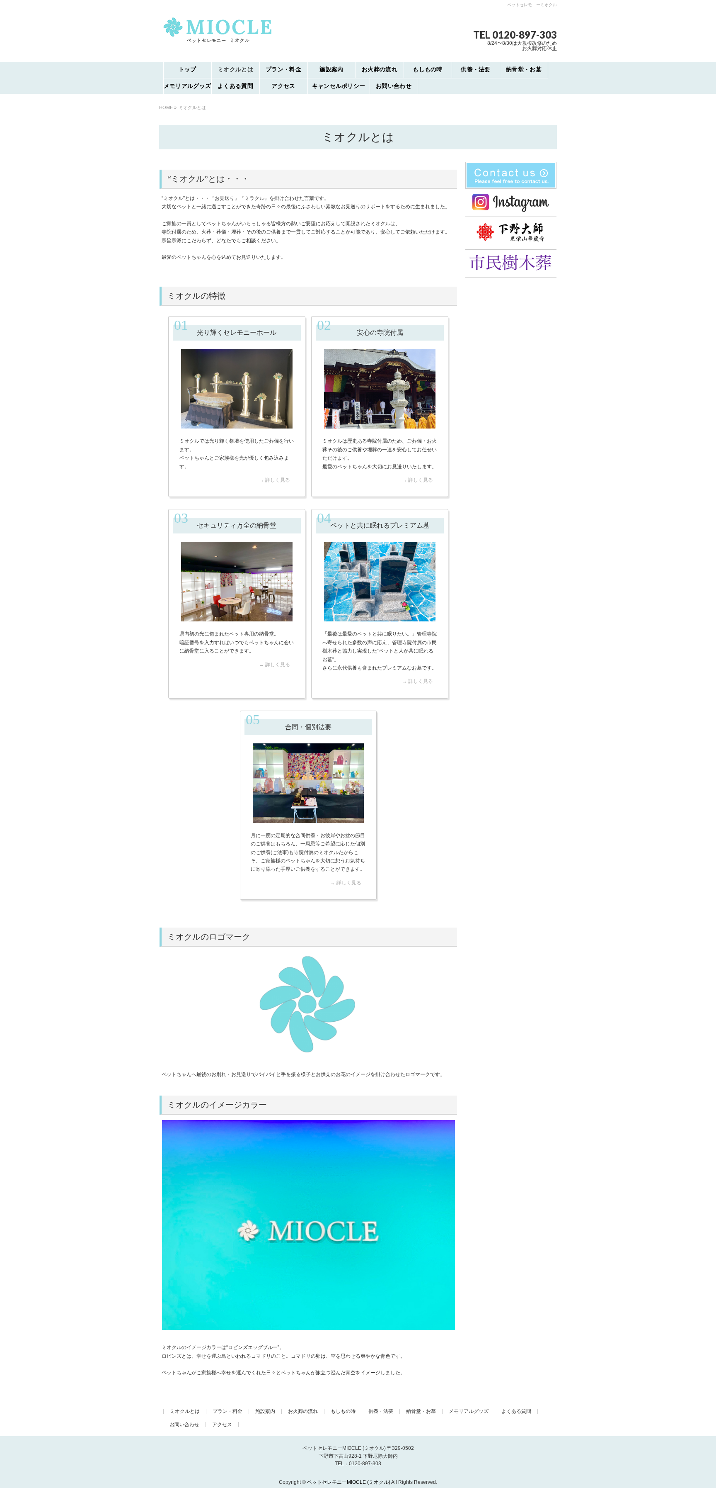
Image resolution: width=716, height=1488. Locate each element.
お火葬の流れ (303, 1411)
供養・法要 (380, 1411)
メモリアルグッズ (469, 1411)
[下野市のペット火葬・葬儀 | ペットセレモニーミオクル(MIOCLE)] (217, 42)
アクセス (222, 1424)
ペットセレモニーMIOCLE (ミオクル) (348, 1482)
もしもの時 (343, 1411)
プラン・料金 (227, 1411)
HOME (166, 107)
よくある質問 (516, 1411)
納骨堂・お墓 (421, 1411)
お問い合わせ (184, 1424)
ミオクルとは (185, 1411)
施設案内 (265, 1411)
